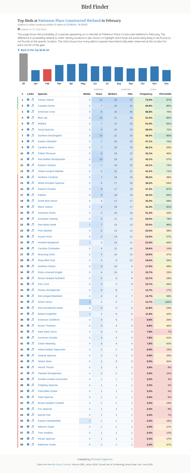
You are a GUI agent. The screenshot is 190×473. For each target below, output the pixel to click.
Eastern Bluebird (47, 141)
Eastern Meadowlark (49, 420)
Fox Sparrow (45, 409)
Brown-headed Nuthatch (51, 278)
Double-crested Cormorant (52, 379)
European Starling (48, 218)
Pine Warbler (45, 230)
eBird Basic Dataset (61, 464)
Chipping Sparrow (48, 385)
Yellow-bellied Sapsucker (52, 349)
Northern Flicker (47, 266)
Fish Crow (43, 284)
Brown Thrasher (47, 325)
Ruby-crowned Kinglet (50, 272)
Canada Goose (46, 105)
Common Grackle (47, 337)
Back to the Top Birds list (34, 50)
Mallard (42, 123)
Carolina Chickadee (49, 248)
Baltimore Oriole (47, 444)
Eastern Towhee (47, 165)
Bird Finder (95, 7)
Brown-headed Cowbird (51, 403)
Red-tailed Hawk (47, 224)
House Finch (45, 236)
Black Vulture (45, 206)
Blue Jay (42, 117)
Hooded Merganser (48, 242)
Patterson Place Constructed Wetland (69, 21)
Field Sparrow (45, 397)
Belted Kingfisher (47, 314)
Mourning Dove (46, 254)
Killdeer (42, 195)
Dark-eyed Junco (47, 331)
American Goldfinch (49, 319)
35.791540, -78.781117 (77, 24)
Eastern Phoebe (47, 189)
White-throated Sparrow (51, 183)
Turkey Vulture (46, 99)
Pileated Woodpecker (50, 373)
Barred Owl (44, 415)
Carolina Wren (46, 147)
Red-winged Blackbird (50, 296)
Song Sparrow (46, 129)
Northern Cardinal (48, 177)
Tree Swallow (45, 432)
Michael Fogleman (101, 459)
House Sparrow (46, 438)
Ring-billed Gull (46, 260)
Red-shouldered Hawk (50, 308)
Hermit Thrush (46, 367)
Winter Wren (45, 361)
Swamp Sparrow (47, 355)
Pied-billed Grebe (47, 391)
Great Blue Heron (47, 200)
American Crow (46, 111)
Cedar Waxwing (46, 343)
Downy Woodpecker (49, 290)
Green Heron (45, 302)
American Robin (47, 212)
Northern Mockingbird (50, 135)
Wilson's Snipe (46, 426)
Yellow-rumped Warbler (51, 171)
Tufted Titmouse (47, 153)
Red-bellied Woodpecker (51, 159)
